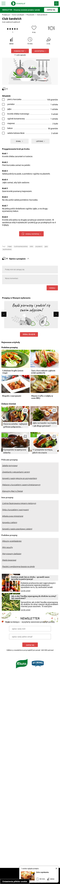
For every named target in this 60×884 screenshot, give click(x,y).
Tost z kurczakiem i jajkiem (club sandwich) (43, 371)
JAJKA (46, 246)
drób (31, 246)
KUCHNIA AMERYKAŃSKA (20, 246)
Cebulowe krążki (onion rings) (12, 371)
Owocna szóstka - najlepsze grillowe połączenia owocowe (15, 425)
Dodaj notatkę (32, 234)
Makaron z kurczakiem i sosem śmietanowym (21, 485)
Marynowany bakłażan (11, 554)
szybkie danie (7, 249)
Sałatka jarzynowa (9, 465)
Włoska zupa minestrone (12, 516)
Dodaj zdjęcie (29, 334)
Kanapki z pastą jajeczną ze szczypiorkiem (19, 478)
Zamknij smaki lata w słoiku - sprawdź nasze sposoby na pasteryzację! (30, 578)
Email (18, 141)
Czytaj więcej (25, 591)
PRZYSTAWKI (39, 246)
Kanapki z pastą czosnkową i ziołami (17, 529)
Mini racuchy (7, 547)
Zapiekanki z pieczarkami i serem (16, 472)
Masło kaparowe (9, 560)
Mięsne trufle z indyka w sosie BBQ (42, 397)
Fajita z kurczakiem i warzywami (15, 510)
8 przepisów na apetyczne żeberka (14, 451)
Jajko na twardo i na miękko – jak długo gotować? (44, 424)
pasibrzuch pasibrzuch (13, 22)
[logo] (18, 3)
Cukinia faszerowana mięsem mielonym (19, 503)
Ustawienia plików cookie (14, 881)
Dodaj (52, 288)
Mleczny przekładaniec (11, 541)
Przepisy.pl (6, 15)
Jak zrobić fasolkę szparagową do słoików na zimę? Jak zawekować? (33, 597)
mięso (10, 246)
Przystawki (30, 15)
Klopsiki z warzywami (11, 396)
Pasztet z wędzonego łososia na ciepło (18, 566)
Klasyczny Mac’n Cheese (12, 491)
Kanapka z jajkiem (9, 522)
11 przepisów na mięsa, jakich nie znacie (42, 451)
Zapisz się (30, 645)
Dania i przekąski (18, 15)
